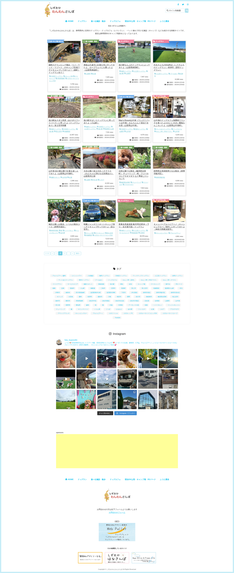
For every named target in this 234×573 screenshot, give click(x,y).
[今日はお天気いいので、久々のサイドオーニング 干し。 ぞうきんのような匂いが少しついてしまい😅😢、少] (147, 379)
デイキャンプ (100, 233)
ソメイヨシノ (69, 230)
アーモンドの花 (134, 305)
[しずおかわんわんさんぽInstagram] (188, 4)
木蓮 (111, 305)
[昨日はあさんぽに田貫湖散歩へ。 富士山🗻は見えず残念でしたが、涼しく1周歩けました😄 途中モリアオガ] (65, 399)
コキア (102, 180)
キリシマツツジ (83, 309)
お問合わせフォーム (117, 512)
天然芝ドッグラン (57, 76)
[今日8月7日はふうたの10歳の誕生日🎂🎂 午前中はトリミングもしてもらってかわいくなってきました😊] (127, 358)
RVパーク (179, 284)
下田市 (123, 292)
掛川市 (138, 297)
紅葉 (94, 74)
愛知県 (78, 305)
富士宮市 (59, 131)
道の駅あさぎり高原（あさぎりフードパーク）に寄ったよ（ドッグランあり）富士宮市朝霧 (64, 122)
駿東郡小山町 (109, 129)
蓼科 (87, 305)
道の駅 (100, 129)
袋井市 (57, 301)
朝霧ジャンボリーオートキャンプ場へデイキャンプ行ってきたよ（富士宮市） (99, 226)
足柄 (62, 288)
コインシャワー (77, 276)
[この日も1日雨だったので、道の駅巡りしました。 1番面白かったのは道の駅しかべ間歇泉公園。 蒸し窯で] (168, 399)
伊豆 (181, 288)
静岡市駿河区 (160, 177)
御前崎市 (149, 297)
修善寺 (68, 292)
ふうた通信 (164, 21)
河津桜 (120, 305)
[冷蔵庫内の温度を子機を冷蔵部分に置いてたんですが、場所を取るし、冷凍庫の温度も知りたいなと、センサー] (168, 379)
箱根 (54, 288)
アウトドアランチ (64, 313)
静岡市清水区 (175, 292)
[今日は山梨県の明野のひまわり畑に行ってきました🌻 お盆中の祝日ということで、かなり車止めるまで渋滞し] (86, 358)
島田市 (119, 297)
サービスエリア (73, 284)
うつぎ (108, 309)
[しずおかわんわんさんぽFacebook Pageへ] (178, 4)
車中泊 (168, 284)
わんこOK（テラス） (170, 280)
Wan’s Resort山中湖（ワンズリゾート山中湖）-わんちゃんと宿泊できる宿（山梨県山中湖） (134, 122)
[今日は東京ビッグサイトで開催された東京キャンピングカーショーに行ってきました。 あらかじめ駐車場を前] (127, 379)
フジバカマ (141, 309)
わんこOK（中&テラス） (164, 131)
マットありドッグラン (163, 129)
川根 (109, 297)
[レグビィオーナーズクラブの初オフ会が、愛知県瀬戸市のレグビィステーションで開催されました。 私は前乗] (106, 379)
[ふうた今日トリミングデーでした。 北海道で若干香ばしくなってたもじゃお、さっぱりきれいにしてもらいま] (86, 399)
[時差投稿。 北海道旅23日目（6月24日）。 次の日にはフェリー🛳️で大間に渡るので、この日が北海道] (127, 399)
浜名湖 (147, 301)
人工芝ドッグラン (140, 71)
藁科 (80, 297)
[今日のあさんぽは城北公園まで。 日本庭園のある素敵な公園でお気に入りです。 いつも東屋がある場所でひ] (147, 358)
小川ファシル (113, 313)
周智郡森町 (61, 78)
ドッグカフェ (115, 21)
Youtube (117, 317)
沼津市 (142, 233)
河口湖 (95, 180)
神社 (121, 284)
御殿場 (93, 288)
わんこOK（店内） (129, 280)
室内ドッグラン (140, 129)
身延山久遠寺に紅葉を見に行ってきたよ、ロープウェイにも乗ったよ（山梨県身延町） (99, 67)
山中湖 (128, 131)
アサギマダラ (129, 184)
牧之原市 (175, 297)
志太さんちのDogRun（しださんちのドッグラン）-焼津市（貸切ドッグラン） (169, 67)
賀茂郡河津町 (111, 292)
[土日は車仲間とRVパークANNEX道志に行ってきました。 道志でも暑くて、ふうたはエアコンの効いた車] (86, 379)
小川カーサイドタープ (170, 313)
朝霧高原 (67, 131)
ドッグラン (82, 21)
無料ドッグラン (126, 71)
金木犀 (62, 233)
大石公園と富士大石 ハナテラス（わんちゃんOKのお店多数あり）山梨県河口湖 (99, 173)
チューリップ (136, 182)
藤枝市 (100, 297)
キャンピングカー (162, 233)
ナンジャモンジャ (174, 305)
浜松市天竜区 (134, 301)
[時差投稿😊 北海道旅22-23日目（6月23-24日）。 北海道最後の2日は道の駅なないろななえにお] (147, 399)
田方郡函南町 (80, 292)
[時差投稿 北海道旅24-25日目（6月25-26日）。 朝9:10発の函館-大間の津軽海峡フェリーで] (106, 399)
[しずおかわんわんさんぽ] (59, 4)
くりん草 (97, 309)
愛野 (128, 297)
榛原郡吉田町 (125, 182)
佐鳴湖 (157, 301)
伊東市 (57, 292)
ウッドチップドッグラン (141, 276)
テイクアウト (57, 284)
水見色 (71, 297)
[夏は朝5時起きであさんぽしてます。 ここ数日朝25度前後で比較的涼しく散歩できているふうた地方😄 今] (168, 358)
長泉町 (123, 288)
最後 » (78, 253)
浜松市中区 (92, 301)
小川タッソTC (128, 313)
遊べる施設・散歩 (98, 21)
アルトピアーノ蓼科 (59, 276)
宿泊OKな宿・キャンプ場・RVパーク (140, 21)
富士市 (134, 288)
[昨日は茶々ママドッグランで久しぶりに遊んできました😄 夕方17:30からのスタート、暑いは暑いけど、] (65, 379)
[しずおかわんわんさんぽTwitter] (183, 4)
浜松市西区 (106, 301)
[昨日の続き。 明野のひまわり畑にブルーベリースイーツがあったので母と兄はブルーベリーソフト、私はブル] (65, 358)
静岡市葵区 (54, 230)
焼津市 (90, 297)
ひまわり (119, 309)
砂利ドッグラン (177, 276)
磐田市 (68, 301)
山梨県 (88, 74)
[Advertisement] (117, 451)
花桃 (146, 305)
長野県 (68, 305)
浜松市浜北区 (119, 301)
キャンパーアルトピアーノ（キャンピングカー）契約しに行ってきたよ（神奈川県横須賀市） (169, 226)
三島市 (103, 288)
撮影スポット (55, 177)
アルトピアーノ (175, 233)
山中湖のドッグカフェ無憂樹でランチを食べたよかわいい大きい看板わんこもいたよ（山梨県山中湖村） (169, 122)
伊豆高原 (134, 292)
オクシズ (60, 297)
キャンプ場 (69, 76)
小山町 (82, 288)
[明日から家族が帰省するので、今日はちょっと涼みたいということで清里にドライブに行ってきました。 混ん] (106, 358)
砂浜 (130, 284)
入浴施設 (90, 276)
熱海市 (72, 288)
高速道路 (135, 233)
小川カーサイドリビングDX (103, 235)
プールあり (174, 74)
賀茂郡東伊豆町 (96, 292)
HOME (70, 21)
